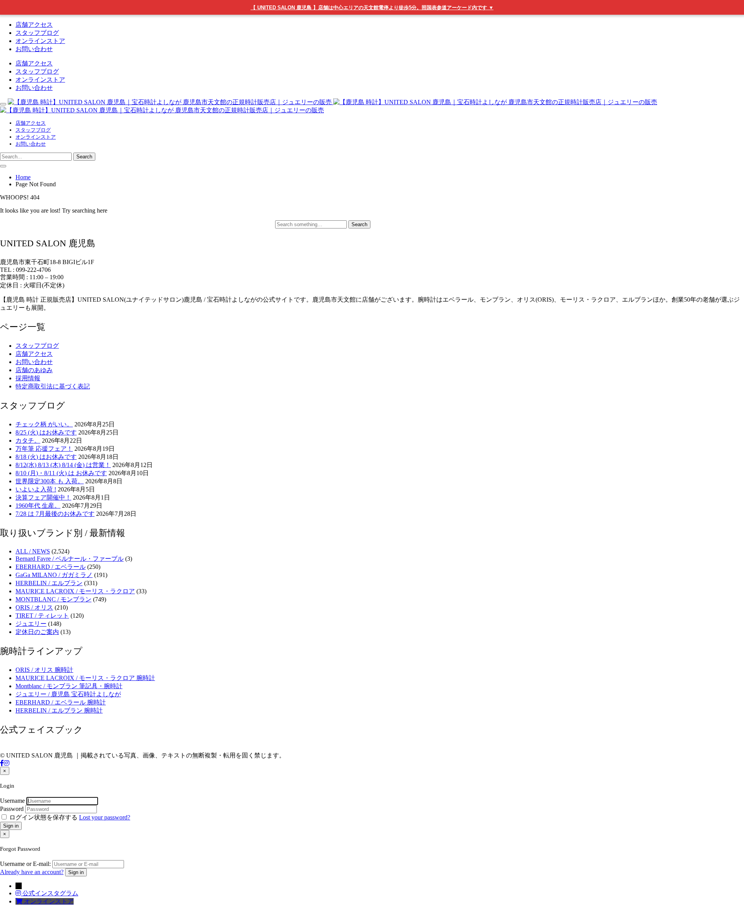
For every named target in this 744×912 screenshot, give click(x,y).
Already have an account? (32, 872)
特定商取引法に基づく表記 (53, 386)
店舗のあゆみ (34, 370)
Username (12, 800)
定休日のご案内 (37, 632)
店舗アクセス (34, 24)
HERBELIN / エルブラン (49, 583)
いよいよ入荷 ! (36, 489)
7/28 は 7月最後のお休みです (55, 513)
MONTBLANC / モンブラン (53, 599)
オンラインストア (40, 41)
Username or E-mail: (25, 863)
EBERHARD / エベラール (51, 566)
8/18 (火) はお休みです (46, 456)
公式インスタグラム (50, 893)
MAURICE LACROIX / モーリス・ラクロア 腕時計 (85, 678)
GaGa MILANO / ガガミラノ (54, 575)
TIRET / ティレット (42, 615)
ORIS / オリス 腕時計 (44, 669)
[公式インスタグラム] (19, 893)
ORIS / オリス (34, 607)
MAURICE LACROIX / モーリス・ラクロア (75, 591)
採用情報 (28, 378)
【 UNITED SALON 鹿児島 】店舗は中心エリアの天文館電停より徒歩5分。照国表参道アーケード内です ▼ (372, 7)
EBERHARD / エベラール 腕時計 (61, 702)
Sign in (11, 826)
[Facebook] (2, 763)
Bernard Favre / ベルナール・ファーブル (70, 558)
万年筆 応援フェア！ (44, 448)
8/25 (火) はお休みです (46, 432)
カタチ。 (28, 440)
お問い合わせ (34, 49)
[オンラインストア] (20, 901)
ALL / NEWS (33, 551)
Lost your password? (104, 817)
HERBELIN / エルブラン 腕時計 (59, 710)
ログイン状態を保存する (43, 817)
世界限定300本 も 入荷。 (50, 481)
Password (12, 809)
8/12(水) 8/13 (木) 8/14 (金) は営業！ (63, 465)
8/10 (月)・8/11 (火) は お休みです (61, 473)
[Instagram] (6, 763)
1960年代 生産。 (38, 505)
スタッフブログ (37, 32)
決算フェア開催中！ (43, 497)
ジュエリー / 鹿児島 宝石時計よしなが (68, 694)
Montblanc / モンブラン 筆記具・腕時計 (69, 686)
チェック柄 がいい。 (44, 424)
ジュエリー (31, 623)
